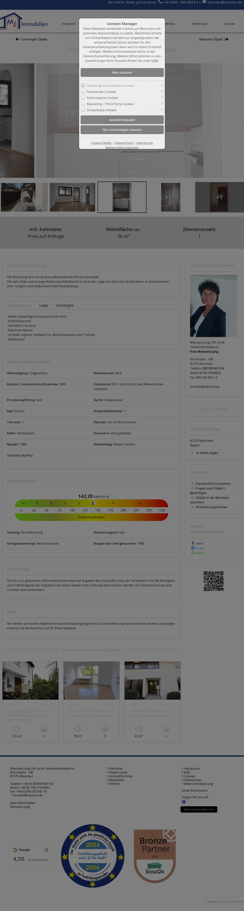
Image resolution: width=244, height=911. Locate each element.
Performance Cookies (102, 98)
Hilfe (155, 61)
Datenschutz (124, 143)
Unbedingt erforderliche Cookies (110, 86)
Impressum (144, 143)
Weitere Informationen (122, 147)
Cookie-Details (101, 143)
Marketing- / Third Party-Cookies (110, 104)
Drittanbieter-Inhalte (102, 110)
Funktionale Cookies (101, 92)
